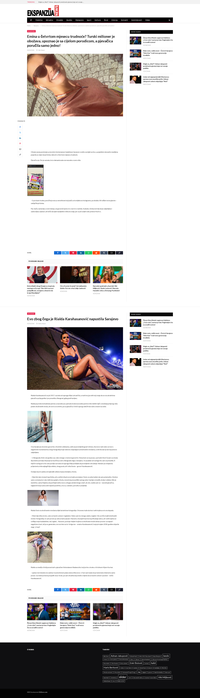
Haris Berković (111, 667)
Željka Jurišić (120, 681)
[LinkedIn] (20, 138)
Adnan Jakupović (119, 655)
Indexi (122, 668)
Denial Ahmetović (123, 659)
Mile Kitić (164, 668)
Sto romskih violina (138, 677)
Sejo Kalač (106, 677)
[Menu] (31, 20)
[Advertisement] (75, 135)
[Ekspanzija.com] (43, 10)
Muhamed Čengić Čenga (128, 672)
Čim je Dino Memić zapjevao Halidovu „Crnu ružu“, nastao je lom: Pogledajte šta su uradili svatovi (158, 40)
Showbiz (59, 20)
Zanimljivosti (136, 20)
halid (153, 663)
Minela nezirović (108, 672)
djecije (137, 659)
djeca (132, 659)
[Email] (20, 149)
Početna (39, 20)
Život (106, 20)
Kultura (98, 20)
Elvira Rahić (107, 663)
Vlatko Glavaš (107, 681)
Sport (89, 20)
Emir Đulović (136, 663)
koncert (150, 668)
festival (147, 663)
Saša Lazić (167, 672)
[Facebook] (20, 127)
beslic (166, 655)
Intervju (114, 20)
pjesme (150, 672)
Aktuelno (49, 20)
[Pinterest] (20, 143)
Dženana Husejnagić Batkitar (160, 659)
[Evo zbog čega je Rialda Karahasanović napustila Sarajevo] (75, 358)
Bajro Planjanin (157, 656)
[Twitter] (20, 132)
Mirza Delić (117, 672)
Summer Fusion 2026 (150, 677)
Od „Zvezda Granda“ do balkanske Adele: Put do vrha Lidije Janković (73, 287)
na (139, 672)
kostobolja (156, 668)
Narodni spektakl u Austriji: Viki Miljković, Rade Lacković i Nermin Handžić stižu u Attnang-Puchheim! (106, 288)
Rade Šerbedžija (158, 672)
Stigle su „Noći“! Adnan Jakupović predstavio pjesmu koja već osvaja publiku (61, 2)
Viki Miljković (164, 677)
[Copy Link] (20, 154)
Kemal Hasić (143, 668)
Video (147, 20)
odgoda (144, 672)
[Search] (169, 20)
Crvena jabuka (113, 659)
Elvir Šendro (115, 663)
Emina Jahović (123, 663)
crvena (105, 659)
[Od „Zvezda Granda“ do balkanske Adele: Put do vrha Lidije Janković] (75, 274)
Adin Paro (106, 656)
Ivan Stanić (129, 668)
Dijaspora (80, 20)
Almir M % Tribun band (145, 656)
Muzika (69, 20)
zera (114, 681)
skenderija (114, 677)
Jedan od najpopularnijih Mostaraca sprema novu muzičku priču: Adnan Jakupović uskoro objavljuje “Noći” (156, 79)
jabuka (136, 668)
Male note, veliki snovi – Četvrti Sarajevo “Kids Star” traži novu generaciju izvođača (158, 53)
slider (122, 677)
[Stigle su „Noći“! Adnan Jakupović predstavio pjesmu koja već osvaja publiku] (135, 67)
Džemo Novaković (145, 659)
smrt (130, 677)
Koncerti (124, 20)
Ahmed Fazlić (133, 656)
